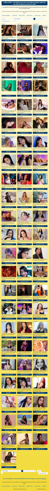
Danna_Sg (35, 172)
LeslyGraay (35, 116)
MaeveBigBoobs (20, 153)
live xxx (44, 478)
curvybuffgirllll (35, 24)
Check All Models (17, 18)
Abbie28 (3, 79)
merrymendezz (4, 339)
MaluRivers (4, 228)
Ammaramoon (35, 284)
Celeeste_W (19, 321)
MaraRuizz (3, 153)
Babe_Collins (4, 321)
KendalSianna (35, 79)
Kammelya (3, 135)
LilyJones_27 (35, 153)
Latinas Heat (14, 15)
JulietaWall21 (35, 358)
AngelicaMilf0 (35, 302)
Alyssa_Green (35, 135)
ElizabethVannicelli (5, 413)
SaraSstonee (35, 228)
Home (3, 19)
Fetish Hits (24, 489)
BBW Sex (44, 15)
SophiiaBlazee (19, 358)
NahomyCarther (4, 116)
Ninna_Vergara (4, 358)
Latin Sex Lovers (37, 15)
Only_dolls (3, 284)
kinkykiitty (3, 209)
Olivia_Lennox (35, 395)
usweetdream (35, 321)
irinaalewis (3, 24)
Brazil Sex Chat (29, 15)
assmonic (3, 42)
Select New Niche (6, 21)
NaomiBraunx (35, 265)
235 (14, 20)
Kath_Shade (4, 265)
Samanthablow (35, 209)
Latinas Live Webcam (6, 15)
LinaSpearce (19, 135)
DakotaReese (19, 432)
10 (39, 18)
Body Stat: (9, 40)
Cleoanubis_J (4, 98)
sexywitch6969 (20, 61)
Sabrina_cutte (19, 228)
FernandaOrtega (20, 302)
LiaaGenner (19, 42)
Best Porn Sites (22, 15)
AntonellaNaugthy (20, 79)
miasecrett (35, 432)
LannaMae (35, 98)
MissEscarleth (19, 284)
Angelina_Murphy (36, 61)
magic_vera (35, 339)
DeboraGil (19, 172)
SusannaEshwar (20, 265)
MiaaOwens (19, 376)
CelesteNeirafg (20, 116)
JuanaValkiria (19, 98)
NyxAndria (35, 42)
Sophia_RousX (35, 413)
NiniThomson (4, 302)
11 (42, 18)
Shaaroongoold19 (5, 61)
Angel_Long (19, 24)
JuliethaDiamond (5, 432)
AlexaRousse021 (20, 395)
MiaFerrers (35, 376)
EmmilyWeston (4, 172)
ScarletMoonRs (4, 395)
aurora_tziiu (4, 376)
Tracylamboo (19, 339)
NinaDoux (19, 209)
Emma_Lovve (19, 413)
